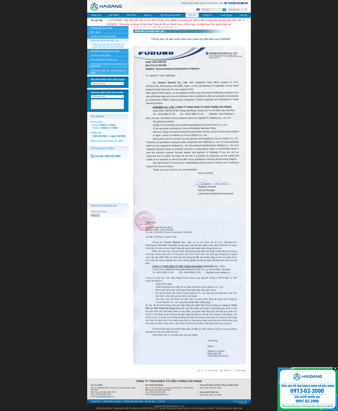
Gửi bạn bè (213, 370)
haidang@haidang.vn (105, 396)
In (201, 370)
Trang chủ (137, 27)
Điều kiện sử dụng (112, 401)
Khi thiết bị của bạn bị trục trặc (105, 51)
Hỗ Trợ (147, 27)
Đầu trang (241, 370)
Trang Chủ (96, 401)
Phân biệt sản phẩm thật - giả (105, 40)
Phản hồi (227, 370)
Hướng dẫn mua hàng (101, 28)
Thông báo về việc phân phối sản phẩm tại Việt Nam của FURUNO (108, 45)
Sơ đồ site (150, 401)
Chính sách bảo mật (133, 401)
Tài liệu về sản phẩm (101, 55)
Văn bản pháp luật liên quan (104, 59)
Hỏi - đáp (95, 32)
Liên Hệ (161, 401)
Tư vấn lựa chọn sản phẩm (103, 36)
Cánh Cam (237, 408)
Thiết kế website (222, 408)
